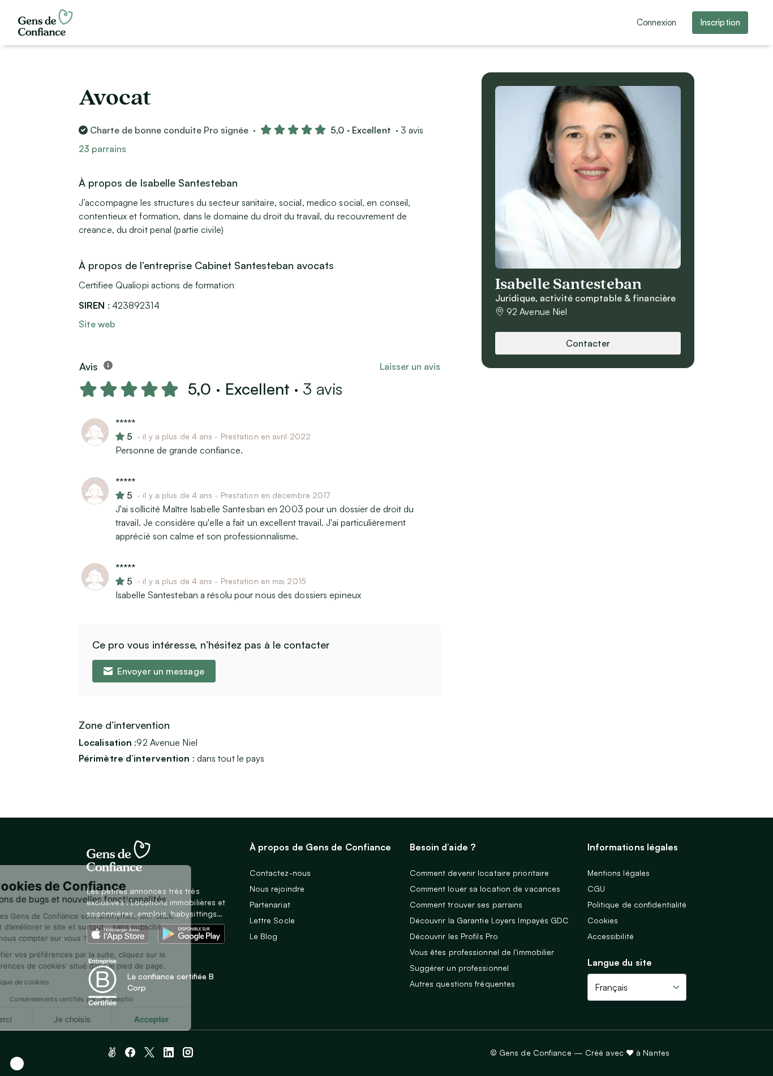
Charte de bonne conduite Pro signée (169, 130)
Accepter (209, 1019)
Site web (97, 324)
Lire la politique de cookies (65, 982)
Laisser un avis (410, 366)
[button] (17, 1063)
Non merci (51, 1019)
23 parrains (102, 148)
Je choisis (130, 1019)
